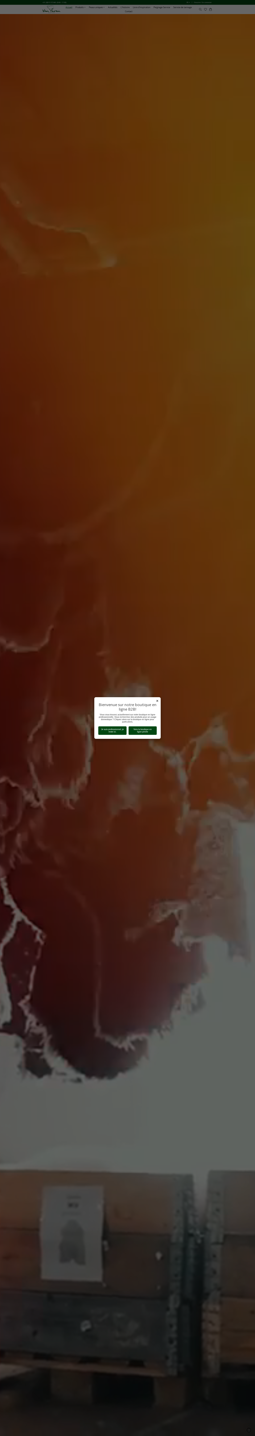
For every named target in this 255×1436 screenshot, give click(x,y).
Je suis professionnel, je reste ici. (112, 730)
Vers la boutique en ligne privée (142, 730)
